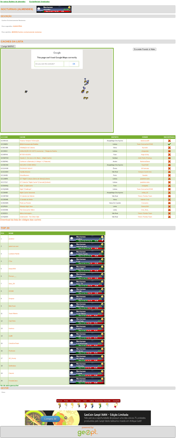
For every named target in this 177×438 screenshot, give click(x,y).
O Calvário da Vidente (27, 196)
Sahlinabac (12, 366)
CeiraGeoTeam (14, 343)
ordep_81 (145, 192)
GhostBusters (24, 175)
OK (74, 64)
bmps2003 (12, 268)
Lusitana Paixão (14, 254)
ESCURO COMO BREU (28, 165)
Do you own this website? (45, 64)
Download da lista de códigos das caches (20, 220)
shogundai (144, 151)
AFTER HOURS (25, 154)
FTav (10, 261)
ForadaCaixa (13, 381)
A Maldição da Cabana (27, 147)
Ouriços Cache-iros (145, 172)
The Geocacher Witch (27, 210)
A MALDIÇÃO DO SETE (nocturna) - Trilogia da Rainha (38, 151)
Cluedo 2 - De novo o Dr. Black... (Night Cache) (36, 158)
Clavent (11, 373)
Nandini (144, 175)
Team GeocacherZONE (145, 144)
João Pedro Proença (145, 158)
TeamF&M (144, 165)
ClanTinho (12, 321)
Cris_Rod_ (145, 210)
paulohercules (145, 179)
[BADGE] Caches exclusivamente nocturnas (27, 32)
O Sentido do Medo (26, 199)
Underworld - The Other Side (29, 217)
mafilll (10, 336)
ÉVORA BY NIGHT (26, 168)
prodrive (11, 239)
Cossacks (144, 203)
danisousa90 (145, 141)
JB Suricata (145, 168)
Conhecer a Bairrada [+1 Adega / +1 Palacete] (35, 161)
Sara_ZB (12, 283)
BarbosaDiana (145, 161)
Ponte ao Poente (25, 203)
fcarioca (11, 328)
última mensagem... (26, 213)
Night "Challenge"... (26, 189)
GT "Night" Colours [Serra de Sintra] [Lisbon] (35, 179)
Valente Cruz (145, 199)
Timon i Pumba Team (145, 196)
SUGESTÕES (17, 26)
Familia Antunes (25, 172)
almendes (25, 9)
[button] (87, 98)
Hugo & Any (145, 154)
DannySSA (145, 206)
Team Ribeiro (13, 313)
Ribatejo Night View (26, 206)
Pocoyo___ (12, 276)
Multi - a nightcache (26, 185)
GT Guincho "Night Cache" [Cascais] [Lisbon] (35, 182)
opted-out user (14, 246)
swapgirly (145, 185)
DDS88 (11, 291)
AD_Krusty (12, 358)
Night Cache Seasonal (27, 192)
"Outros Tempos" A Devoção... (30, 141)
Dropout (11, 298)
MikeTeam (12, 306)
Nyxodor (145, 147)
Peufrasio (12, 351)
